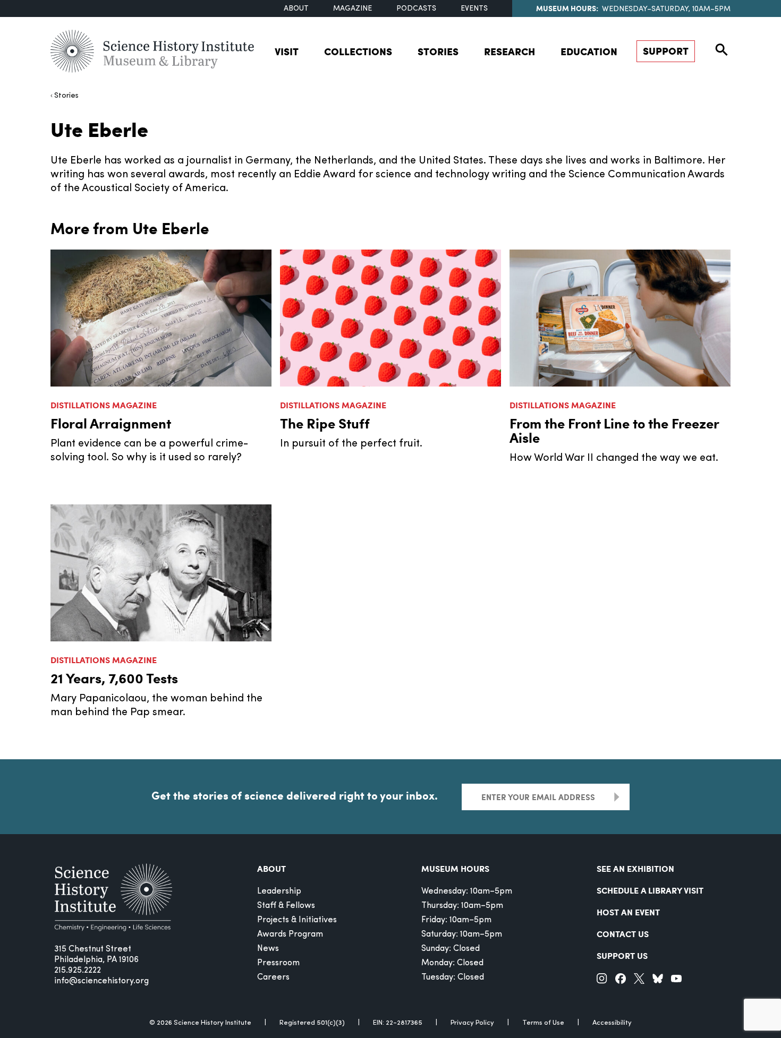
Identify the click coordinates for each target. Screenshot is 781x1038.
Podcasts (416, 9)
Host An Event (628, 912)
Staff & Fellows (286, 906)
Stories (438, 51)
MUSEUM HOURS (455, 868)
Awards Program (290, 934)
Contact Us (623, 934)
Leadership (279, 891)
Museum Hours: (567, 8)
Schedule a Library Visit (650, 890)
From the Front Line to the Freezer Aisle (614, 430)
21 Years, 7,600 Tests (114, 678)
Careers (273, 977)
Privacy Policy (472, 1022)
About (296, 9)
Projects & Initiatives (297, 920)
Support (666, 51)
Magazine (352, 9)
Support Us (622, 955)
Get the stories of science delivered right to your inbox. (294, 795)
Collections (358, 51)
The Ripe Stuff (325, 423)
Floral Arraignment (110, 423)
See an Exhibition (635, 868)
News (268, 949)
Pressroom (278, 963)
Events (474, 9)
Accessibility (612, 1022)
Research (509, 51)
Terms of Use (543, 1022)
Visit (287, 51)
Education (589, 51)
